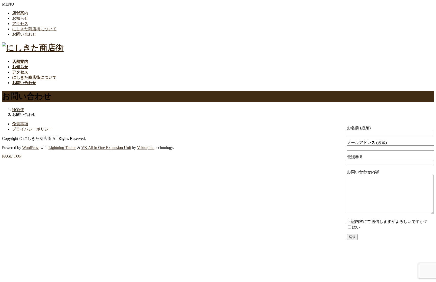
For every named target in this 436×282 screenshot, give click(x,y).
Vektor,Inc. (145, 147)
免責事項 (20, 124)
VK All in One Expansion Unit (106, 147)
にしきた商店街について (34, 29)
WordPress (30, 147)
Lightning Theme (62, 147)
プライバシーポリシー (32, 129)
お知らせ (20, 18)
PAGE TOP (11, 156)
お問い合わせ (24, 34)
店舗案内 (20, 13)
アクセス (20, 23)
